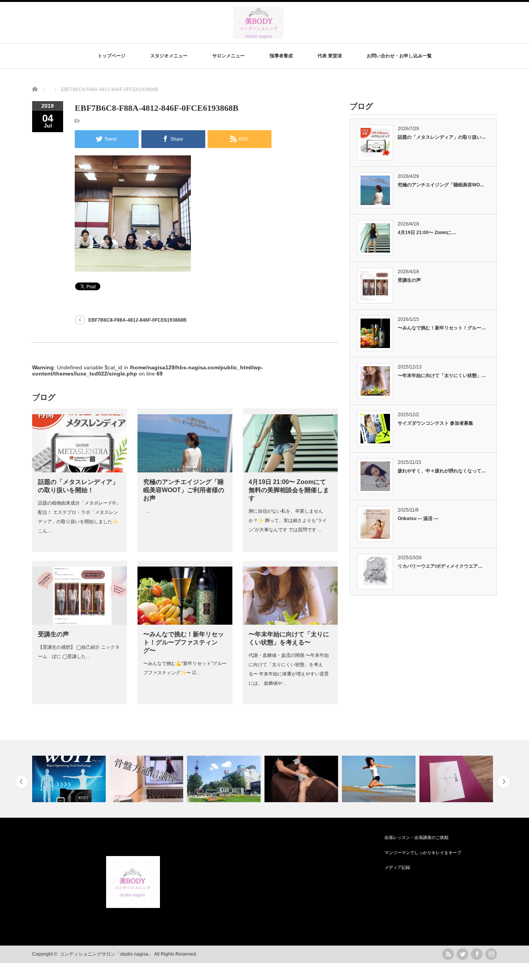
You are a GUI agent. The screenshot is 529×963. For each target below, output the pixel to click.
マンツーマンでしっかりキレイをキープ (423, 852)
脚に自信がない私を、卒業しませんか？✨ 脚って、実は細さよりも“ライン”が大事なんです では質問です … (288, 520)
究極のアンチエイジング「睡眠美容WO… (441, 185)
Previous (21, 782)
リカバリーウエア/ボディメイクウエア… (440, 566)
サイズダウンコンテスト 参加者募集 (435, 423)
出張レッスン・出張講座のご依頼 (416, 837)
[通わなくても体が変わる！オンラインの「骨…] (147, 779)
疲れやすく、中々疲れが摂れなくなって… (442, 471)
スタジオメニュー (168, 56)
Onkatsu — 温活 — (418, 518)
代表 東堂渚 (330, 56)
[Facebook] (477, 954)
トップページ (111, 56)
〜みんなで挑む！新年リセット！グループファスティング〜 (183, 642)
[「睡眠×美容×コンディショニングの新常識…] (70, 779)
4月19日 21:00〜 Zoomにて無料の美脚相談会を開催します (289, 490)
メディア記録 (397, 867)
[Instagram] (491, 954)
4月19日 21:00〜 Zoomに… (427, 232)
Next (503, 782)
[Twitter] (462, 954)
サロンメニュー (228, 56)
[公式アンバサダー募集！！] (302, 779)
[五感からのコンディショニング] (379, 779)
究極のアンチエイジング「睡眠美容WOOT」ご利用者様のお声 (183, 490)
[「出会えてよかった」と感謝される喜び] (457, 779)
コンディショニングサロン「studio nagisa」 (106, 954)
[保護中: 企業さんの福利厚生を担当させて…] (225, 779)
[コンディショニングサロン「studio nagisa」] (258, 35)
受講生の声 (53, 634)
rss (448, 954)
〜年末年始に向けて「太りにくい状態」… (442, 375)
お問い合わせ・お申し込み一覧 (399, 56)
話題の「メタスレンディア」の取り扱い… (442, 137)
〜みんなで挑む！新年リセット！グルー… (442, 328)
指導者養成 (281, 56)
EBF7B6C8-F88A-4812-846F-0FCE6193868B (137, 320)
